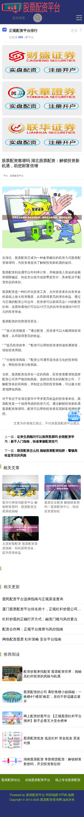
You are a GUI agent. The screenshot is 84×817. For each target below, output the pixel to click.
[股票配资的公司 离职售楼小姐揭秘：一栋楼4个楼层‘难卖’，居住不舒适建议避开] (12, 696)
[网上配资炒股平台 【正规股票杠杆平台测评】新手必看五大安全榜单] (12, 718)
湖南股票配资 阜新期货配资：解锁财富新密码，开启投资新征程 (53, 761)
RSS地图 (52, 794)
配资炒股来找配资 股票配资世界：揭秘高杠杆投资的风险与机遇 (53, 673)
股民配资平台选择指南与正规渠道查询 (32, 598)
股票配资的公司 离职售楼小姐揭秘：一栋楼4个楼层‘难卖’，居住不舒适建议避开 (53, 696)
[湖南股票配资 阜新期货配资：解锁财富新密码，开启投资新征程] (12, 761)
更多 (74, 30)
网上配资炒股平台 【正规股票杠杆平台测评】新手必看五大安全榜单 (53, 718)
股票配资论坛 (10, 779)
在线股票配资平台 (37, 779)
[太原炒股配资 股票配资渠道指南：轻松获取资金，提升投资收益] (20, 528)
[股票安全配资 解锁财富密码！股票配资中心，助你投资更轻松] (62, 486)
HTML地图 (66, 794)
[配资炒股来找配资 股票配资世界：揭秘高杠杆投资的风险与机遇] (12, 673)
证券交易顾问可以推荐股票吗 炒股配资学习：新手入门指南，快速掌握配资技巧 (39, 438)
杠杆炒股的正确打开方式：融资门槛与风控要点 (40, 618)
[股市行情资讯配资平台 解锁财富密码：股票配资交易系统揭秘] (20, 486)
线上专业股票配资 (67, 779)
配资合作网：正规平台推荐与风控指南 (32, 629)
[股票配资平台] (31, 7)
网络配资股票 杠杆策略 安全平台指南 (31, 639)
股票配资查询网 (51, 799)
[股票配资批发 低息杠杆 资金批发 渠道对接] (12, 740)
